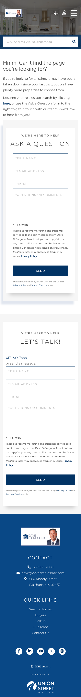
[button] (74, 42)
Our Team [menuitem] (40, 627)
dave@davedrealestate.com (43, 573)
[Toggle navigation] (74, 13)
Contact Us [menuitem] (40, 633)
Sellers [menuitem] (40, 621)
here (6, 103)
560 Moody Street (44, 582)
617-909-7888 (56, 13)
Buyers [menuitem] (40, 615)
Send (40, 271)
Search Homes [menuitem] (40, 609)
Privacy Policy (29, 256)
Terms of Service (39, 285)
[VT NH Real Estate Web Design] (40, 687)
